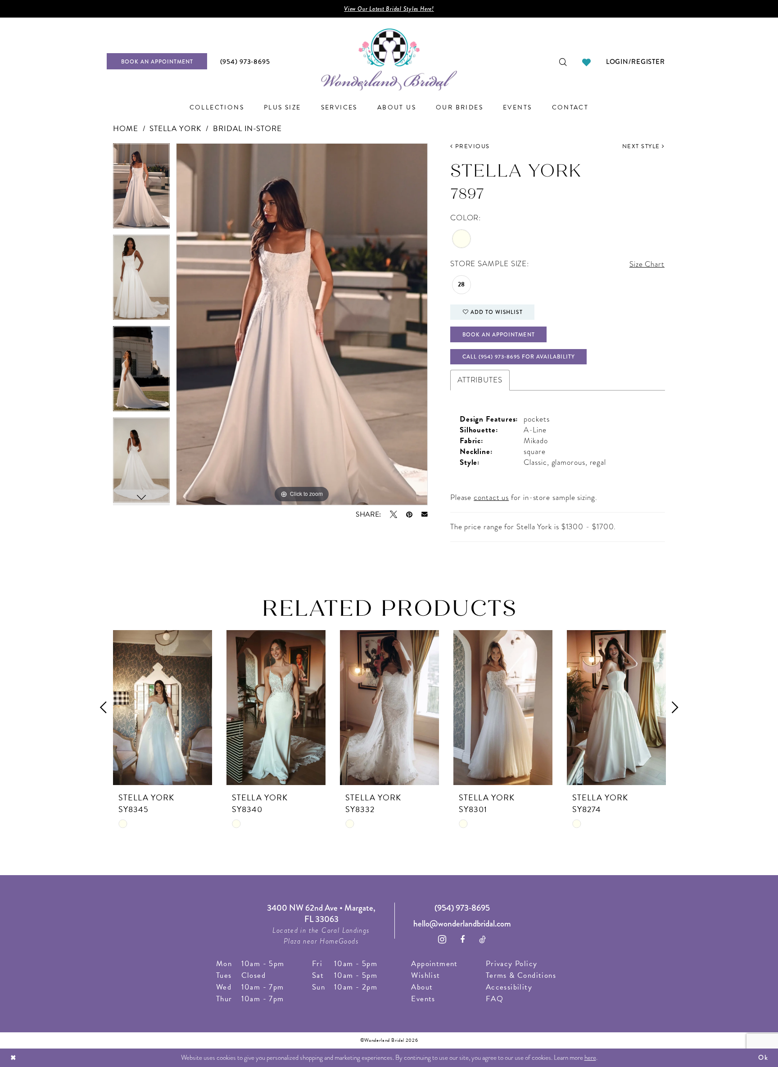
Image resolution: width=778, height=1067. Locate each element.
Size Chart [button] (647, 264)
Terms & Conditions (521, 975)
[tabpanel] (141, 189)
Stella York (175, 128)
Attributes (479, 380)
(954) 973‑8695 (462, 908)
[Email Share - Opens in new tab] (424, 514)
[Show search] (563, 61)
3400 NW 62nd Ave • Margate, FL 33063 (321, 913)
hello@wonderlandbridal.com (462, 923)
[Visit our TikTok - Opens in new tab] (482, 939)
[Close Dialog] (13, 1058)
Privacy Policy (512, 963)
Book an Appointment (498, 335)
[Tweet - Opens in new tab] (393, 514)
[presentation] (162, 707)
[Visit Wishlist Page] (586, 61)
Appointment (434, 963)
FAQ (494, 998)
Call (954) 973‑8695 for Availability (518, 357)
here (590, 1057)
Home (125, 128)
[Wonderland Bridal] (389, 60)
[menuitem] (160, 61)
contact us (491, 497)
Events (423, 998)
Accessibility (509, 987)
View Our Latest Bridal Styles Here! (389, 9)
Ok (763, 1057)
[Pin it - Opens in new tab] (409, 514)
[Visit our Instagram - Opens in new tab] (442, 939)
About (422, 987)
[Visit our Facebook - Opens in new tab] (462, 939)
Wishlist (425, 975)
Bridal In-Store (247, 128)
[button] (635, 61)
